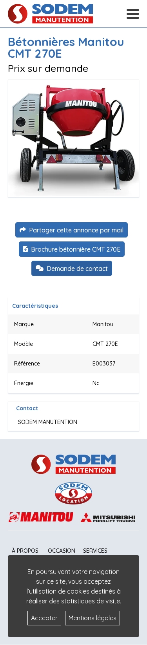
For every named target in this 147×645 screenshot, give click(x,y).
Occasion (61, 550)
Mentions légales (92, 618)
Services (95, 550)
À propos (25, 550)
